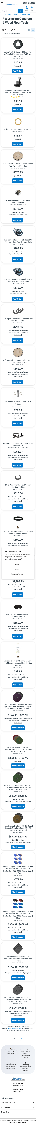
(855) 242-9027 (29, 3)
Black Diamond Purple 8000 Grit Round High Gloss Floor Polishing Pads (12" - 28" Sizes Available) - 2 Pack (18, 706)
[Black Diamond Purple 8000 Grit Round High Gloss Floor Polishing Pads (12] (18, 696)
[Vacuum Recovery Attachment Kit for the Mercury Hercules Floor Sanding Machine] (18, 648)
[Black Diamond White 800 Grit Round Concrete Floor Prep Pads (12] (18, 989)
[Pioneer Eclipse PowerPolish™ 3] (18, 904)
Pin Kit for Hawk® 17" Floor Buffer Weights (18, 403)
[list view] (33, 30)
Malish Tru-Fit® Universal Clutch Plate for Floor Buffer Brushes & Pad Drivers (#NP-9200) (18, 54)
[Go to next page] (21, 1039)
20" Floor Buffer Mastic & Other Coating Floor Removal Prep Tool (18, 361)
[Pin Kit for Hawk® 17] (18, 394)
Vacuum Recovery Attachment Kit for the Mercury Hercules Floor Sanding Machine (18, 663)
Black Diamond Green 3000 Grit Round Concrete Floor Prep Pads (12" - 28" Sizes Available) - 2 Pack (18, 787)
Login (26, 10)
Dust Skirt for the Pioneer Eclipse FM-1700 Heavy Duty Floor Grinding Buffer (18, 241)
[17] (18, 156)
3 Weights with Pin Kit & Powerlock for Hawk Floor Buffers (18, 320)
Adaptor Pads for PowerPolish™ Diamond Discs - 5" (18, 615)
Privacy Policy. (16, 559)
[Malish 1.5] (18, 121)
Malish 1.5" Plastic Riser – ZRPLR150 (18, 129)
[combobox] (12, 11)
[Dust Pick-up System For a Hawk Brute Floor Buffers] (18, 435)
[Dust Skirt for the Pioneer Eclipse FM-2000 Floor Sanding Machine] (18, 271)
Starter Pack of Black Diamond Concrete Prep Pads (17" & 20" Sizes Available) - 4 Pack (18, 749)
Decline (17, 569)
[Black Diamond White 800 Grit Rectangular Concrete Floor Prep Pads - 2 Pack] (18, 949)
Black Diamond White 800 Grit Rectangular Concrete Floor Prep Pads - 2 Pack (18, 959)
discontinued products (15, 1028)
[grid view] (29, 30)
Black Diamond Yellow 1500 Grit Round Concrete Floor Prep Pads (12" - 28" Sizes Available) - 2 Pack (18, 828)
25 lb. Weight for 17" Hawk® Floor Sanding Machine (18, 486)
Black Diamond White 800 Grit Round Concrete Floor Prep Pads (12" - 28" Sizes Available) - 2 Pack (18, 999)
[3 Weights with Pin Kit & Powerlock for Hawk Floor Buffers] (18, 311)
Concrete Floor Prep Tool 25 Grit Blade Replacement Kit (18, 201)
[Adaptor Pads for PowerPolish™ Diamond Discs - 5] (18, 606)
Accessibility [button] (9, 1098)
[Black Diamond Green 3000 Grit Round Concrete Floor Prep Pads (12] (18, 777)
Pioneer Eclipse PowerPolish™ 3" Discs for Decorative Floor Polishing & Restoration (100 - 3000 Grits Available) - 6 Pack (18, 915)
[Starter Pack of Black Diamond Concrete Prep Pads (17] (18, 739)
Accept (17, 564)
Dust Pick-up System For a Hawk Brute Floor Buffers (18, 444)
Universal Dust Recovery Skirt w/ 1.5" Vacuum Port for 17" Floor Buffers (18, 92)
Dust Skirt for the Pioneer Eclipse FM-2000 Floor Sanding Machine (18, 280)
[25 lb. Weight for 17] (18, 477)
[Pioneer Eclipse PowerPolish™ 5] (18, 859)
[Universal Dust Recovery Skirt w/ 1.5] (18, 83)
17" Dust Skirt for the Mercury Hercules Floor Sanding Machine (18, 532)
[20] (18, 352)
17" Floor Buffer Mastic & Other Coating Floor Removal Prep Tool (18, 165)
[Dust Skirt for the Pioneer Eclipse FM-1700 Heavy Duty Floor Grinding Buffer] (18, 232)
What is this (17, 335)
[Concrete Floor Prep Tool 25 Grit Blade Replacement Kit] (18, 192)
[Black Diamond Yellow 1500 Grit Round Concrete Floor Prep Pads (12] (18, 818)
